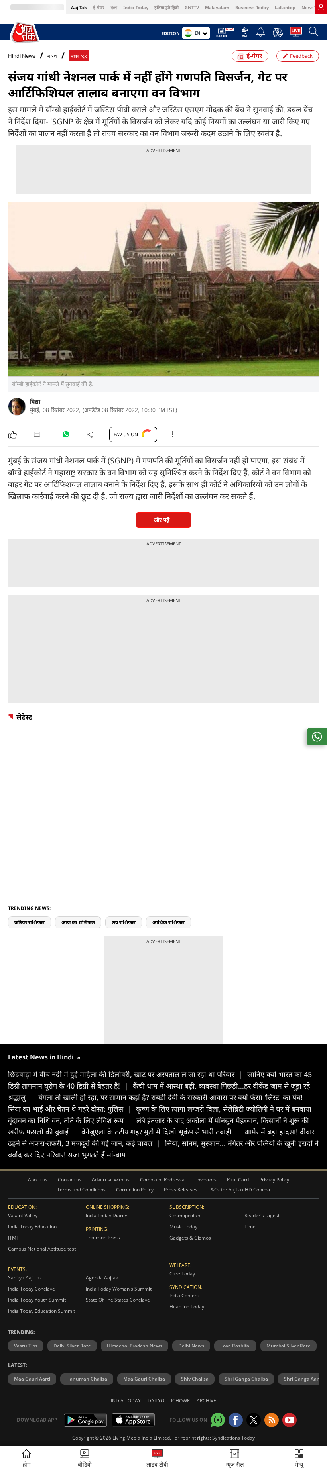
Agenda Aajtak (102, 1277)
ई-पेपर (98, 7)
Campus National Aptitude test (42, 1248)
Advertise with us (111, 1179)
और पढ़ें (161, 519)
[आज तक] (25, 33)
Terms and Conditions (81, 1189)
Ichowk (180, 1400)
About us (37, 1179)
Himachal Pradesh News (134, 1345)
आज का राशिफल (78, 922)
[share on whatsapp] (317, 736)
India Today (135, 7)
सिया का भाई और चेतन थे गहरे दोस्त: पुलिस (70, 1109)
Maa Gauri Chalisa (144, 1378)
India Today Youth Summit (37, 1299)
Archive (206, 1400)
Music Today (183, 1226)
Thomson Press (103, 1237)
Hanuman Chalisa (86, 1378)
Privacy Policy (274, 1179)
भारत (52, 56)
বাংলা (113, 7)
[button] (299, 1459)
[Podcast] (278, 32)
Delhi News (191, 1345)
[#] (65, 436)
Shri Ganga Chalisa (246, 1378)
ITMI (13, 1237)
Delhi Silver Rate (72, 1345)
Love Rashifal (235, 1345)
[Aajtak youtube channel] (289, 1420)
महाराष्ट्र (79, 56)
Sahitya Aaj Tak (25, 1277)
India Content (184, 1295)
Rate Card (238, 1179)
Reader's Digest (262, 1215)
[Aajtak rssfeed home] (271, 1420)
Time (250, 1226)
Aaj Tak (79, 7)
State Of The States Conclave (118, 1299)
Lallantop (285, 7)
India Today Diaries (107, 1215)
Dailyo (156, 1400)
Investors (206, 1179)
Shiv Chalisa (195, 1378)
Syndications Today (233, 1437)
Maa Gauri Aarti (32, 1378)
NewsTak (311, 7)
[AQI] (244, 34)
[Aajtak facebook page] (236, 1420)
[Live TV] (296, 34)
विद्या (35, 401)
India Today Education (32, 1226)
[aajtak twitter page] (253, 1420)
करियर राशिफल (29, 922)
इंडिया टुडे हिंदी (166, 7)
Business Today (252, 7)
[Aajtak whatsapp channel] (218, 1420)
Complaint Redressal (163, 1179)
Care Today (182, 1273)
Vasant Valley (22, 1215)
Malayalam (217, 7)
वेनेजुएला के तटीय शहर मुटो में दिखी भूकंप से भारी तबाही (160, 1131)
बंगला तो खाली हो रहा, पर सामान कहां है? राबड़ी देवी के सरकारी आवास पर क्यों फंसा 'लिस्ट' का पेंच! (174, 1097)
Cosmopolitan (184, 1215)
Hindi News (21, 55)
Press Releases (180, 1189)
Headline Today (186, 1306)
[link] (321, 7)
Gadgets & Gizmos (190, 1237)
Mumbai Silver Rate (288, 1345)
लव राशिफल (124, 922)
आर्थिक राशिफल (168, 922)
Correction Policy (135, 1189)
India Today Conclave (31, 1288)
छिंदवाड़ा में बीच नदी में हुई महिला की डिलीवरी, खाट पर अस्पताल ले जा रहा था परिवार (125, 1074)
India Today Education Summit (41, 1311)
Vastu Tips (25, 1345)
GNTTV (192, 7)
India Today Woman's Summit (119, 1288)
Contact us (69, 1179)
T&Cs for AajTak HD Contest (239, 1189)
